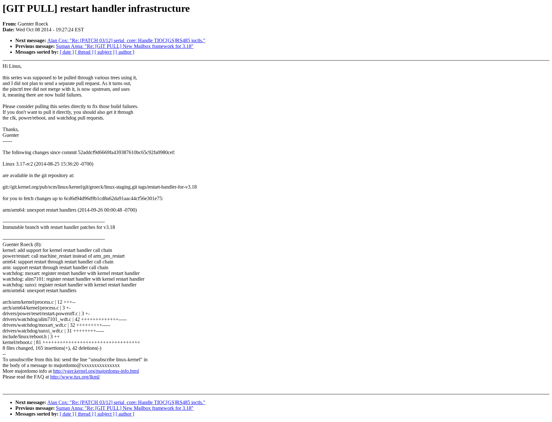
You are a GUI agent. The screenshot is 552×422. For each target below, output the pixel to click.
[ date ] (67, 52)
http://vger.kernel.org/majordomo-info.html (96, 371)
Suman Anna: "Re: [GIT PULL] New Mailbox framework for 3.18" (125, 46)
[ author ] (125, 52)
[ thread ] (84, 52)
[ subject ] (104, 52)
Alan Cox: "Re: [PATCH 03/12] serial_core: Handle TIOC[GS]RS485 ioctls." (126, 40)
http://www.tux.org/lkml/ (75, 376)
